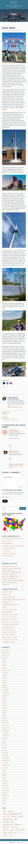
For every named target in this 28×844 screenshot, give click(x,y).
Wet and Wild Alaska (6, 612)
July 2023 (4, 660)
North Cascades (14, 827)
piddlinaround (18, 30)
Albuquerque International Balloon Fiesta (12, 813)
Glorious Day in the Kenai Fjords (9, 617)
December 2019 (5, 727)
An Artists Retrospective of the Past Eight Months (13, 545)
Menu (15, 2)
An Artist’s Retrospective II (8, 555)
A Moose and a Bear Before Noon (9, 566)
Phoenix (17, 829)
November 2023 (5, 652)
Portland (23, 829)
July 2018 (4, 770)
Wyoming (5, 835)
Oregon (12, 829)
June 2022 (4, 677)
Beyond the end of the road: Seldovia (10, 624)
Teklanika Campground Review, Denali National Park (13, 599)
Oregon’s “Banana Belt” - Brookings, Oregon (11, 568)
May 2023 (4, 665)
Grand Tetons (6, 821)
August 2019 (4, 737)
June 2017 (4, 803)
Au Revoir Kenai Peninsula (8, 627)
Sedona (9, 832)
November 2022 (5, 670)
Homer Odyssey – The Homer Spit (9, 619)
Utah (19, 832)
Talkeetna (4, 607)
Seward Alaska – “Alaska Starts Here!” (10, 614)
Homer (12, 821)
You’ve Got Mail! (5, 550)
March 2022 (4, 685)
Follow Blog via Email (12, 490)
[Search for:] (14, 508)
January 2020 (5, 725)
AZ (8, 816)
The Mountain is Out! (6, 602)
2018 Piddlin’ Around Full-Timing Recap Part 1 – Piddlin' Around (17, 466)
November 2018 (5, 760)
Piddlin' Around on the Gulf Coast (9, 582)
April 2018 (4, 778)
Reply (10, 446)
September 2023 (6, 655)
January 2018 (5, 785)
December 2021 (5, 692)
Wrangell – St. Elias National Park (9, 632)
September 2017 (5, 795)
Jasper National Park (7, 824)
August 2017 (4, 798)
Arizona (4, 816)
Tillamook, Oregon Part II (7, 541)
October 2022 (5, 672)
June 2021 (4, 700)
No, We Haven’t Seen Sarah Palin (9, 609)
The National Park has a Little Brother (10, 604)
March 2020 (5, 720)
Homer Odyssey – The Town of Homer (10, 622)
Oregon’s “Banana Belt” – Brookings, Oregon (12, 538)
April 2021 (4, 705)
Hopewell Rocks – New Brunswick (9, 578)
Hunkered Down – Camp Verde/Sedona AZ (11, 572)
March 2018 (4, 780)
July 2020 (4, 712)
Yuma (10, 835)
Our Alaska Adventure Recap (8, 553)
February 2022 (5, 687)
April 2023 (4, 667)
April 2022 (4, 682)
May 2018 (4, 775)
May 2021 (4, 702)
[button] (7, 276)
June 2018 (4, 773)
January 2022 (5, 690)
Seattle (4, 832)
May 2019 (4, 745)
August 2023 (5, 657)
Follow (5, 501)
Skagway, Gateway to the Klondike (9, 637)
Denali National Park (7, 819)
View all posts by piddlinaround (15, 407)
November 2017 (5, 790)
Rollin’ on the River (6, 594)
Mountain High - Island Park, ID (9, 574)
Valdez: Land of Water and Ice (8, 629)
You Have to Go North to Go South (10, 639)
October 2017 (5, 793)
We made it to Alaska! (7, 592)
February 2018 (5, 783)
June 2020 (4, 715)
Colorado (20, 816)
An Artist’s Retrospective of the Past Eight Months (13, 580)
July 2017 (4, 800)
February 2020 (5, 722)
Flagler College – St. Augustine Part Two (10, 576)
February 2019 (5, 752)
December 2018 (5, 757)
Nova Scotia (6, 829)
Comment (21, 487)
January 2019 (5, 755)
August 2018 (4, 767)
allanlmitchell (12, 430)
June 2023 (4, 662)
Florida (15, 819)
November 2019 (5, 730)
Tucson (14, 832)
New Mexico (6, 827)
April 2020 (4, 717)
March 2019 (4, 750)
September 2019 (5, 735)
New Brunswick (17, 824)
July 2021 (4, 697)
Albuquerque (11, 811)
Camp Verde (14, 816)
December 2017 (5, 788)
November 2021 (5, 695)
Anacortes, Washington (7, 543)
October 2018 (5, 762)
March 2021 (4, 707)
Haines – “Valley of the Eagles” (8, 634)
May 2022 (4, 680)
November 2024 (5, 650)
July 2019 (4, 740)
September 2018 (5, 765)
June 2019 (4, 742)
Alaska (4, 811)
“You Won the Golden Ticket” (8, 548)
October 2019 (5, 732)
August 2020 (5, 710)
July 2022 (4, 675)
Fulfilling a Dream (6, 584)
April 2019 (4, 747)
